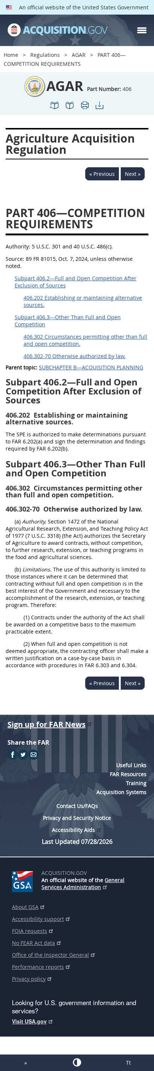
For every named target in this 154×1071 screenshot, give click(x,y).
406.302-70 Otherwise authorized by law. (75, 356)
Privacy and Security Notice (77, 817)
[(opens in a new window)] (24, 880)
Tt (128, 1062)
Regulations (45, 54)
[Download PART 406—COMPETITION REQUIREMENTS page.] (99, 108)
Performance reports (38, 966)
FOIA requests (29, 930)
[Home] (57, 30)
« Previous (102, 173)
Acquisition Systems (121, 792)
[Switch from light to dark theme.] (76, 1062)
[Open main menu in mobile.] (142, 30)
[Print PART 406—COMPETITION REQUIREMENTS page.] (84, 108)
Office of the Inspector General (50, 954)
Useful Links (131, 765)
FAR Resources (128, 774)
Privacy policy (29, 978)
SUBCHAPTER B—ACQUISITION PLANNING (91, 367)
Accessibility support (38, 918)
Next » (133, 173)
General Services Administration (82, 883)
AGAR (79, 54)
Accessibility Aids (73, 829)
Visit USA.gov (29, 1021)
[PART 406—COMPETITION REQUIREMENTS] (54, 108)
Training (136, 783)
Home (11, 54)
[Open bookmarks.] (69, 108)
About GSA (25, 906)
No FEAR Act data (33, 942)
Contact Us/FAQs (77, 805)
